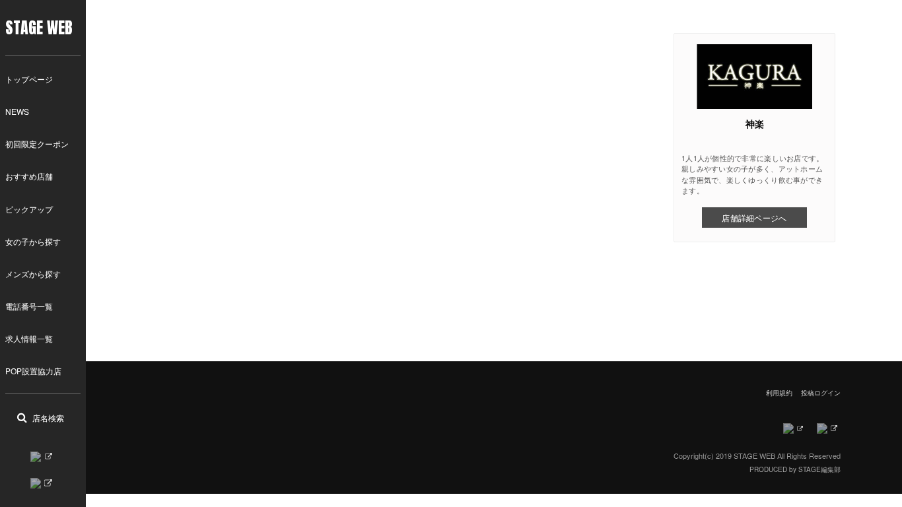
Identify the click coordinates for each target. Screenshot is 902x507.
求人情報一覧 (29, 338)
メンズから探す (33, 273)
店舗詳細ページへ (754, 217)
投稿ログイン (821, 392)
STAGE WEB (39, 28)
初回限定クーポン (37, 143)
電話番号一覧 (29, 306)
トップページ (29, 78)
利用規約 (779, 392)
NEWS (17, 111)
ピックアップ (29, 209)
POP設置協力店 (33, 370)
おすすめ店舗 (29, 176)
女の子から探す (33, 241)
